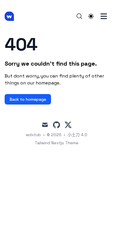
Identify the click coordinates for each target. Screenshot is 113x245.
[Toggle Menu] (103, 16)
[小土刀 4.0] (11, 16)
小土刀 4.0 (77, 134)
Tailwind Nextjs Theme (57, 142)
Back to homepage (28, 99)
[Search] (79, 16)
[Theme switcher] (91, 16)
